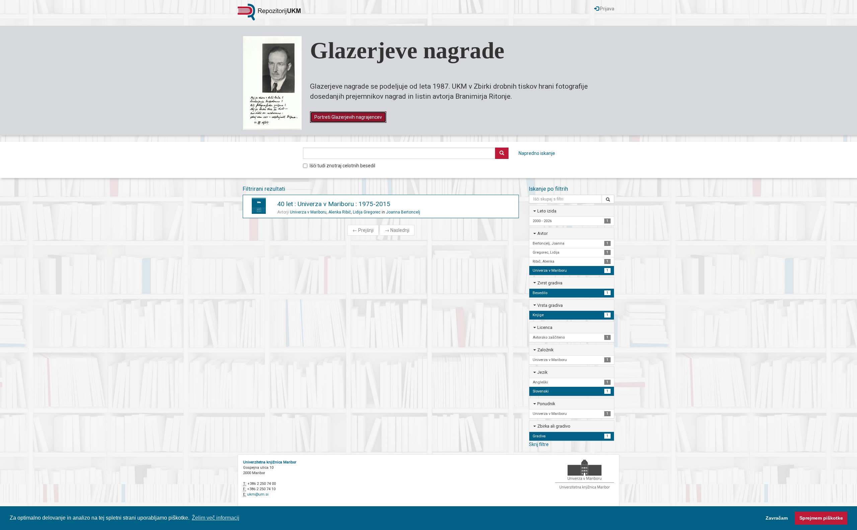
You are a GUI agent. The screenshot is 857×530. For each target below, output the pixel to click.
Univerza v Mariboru (308, 212)
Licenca (544, 327)
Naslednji (397, 230)
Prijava (606, 8)
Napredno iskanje (537, 153)
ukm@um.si (257, 494)
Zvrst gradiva (549, 282)
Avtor (542, 233)
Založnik (545, 349)
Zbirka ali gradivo (553, 426)
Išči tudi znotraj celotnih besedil (342, 165)
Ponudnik (546, 403)
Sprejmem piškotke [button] (821, 518)
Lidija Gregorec (367, 212)
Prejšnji (363, 230)
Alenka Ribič (339, 212)
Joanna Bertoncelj (403, 212)
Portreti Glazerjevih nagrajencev (348, 117)
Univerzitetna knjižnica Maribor (269, 462)
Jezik (542, 372)
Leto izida (546, 210)
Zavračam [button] (777, 518)
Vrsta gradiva (550, 305)
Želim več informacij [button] (215, 518)
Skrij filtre (539, 444)
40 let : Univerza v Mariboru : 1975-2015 (333, 204)
